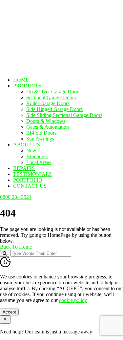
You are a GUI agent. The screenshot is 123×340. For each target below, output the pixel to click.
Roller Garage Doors (48, 103)
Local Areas (38, 162)
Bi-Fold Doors (41, 133)
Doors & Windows (45, 121)
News (32, 150)
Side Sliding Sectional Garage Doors (64, 115)
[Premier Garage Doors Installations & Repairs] (41, 21)
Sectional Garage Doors (51, 97)
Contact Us (30, 186)
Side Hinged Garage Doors (54, 109)
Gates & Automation (47, 127)
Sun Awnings (40, 139)
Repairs (24, 168)
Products (27, 85)
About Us (26, 144)
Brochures (37, 156)
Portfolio (27, 180)
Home (21, 80)
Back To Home (16, 247)
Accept (9, 312)
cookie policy (73, 300)
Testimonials (32, 174)
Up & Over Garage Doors (53, 91)
